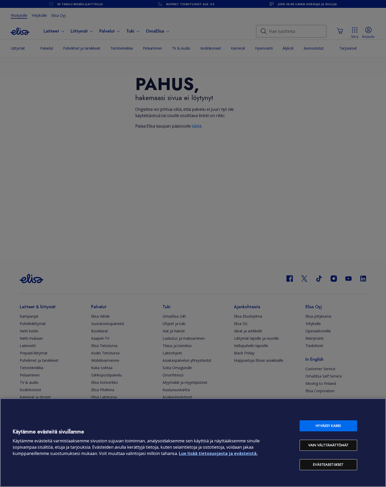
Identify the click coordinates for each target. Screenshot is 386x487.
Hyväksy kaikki (328, 425)
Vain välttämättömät (328, 445)
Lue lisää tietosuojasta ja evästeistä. (218, 453)
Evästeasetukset (328, 464)
